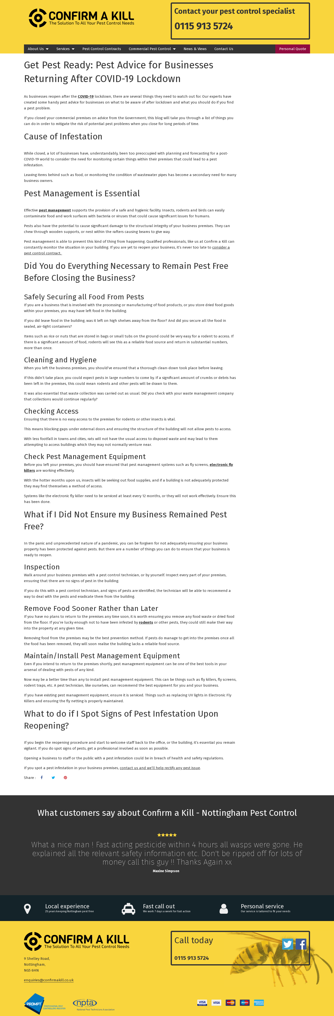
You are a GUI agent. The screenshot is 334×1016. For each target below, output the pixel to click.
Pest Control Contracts (101, 49)
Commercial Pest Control (150, 49)
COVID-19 (86, 96)
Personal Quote (292, 49)
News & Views (195, 49)
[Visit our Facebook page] (42, 778)
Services (63, 49)
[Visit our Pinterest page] (65, 778)
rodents (146, 622)
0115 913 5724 (203, 26)
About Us (36, 49)
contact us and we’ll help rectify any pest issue (160, 768)
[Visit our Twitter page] (53, 778)
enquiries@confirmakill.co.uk (49, 980)
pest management (55, 210)
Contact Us (223, 49)
